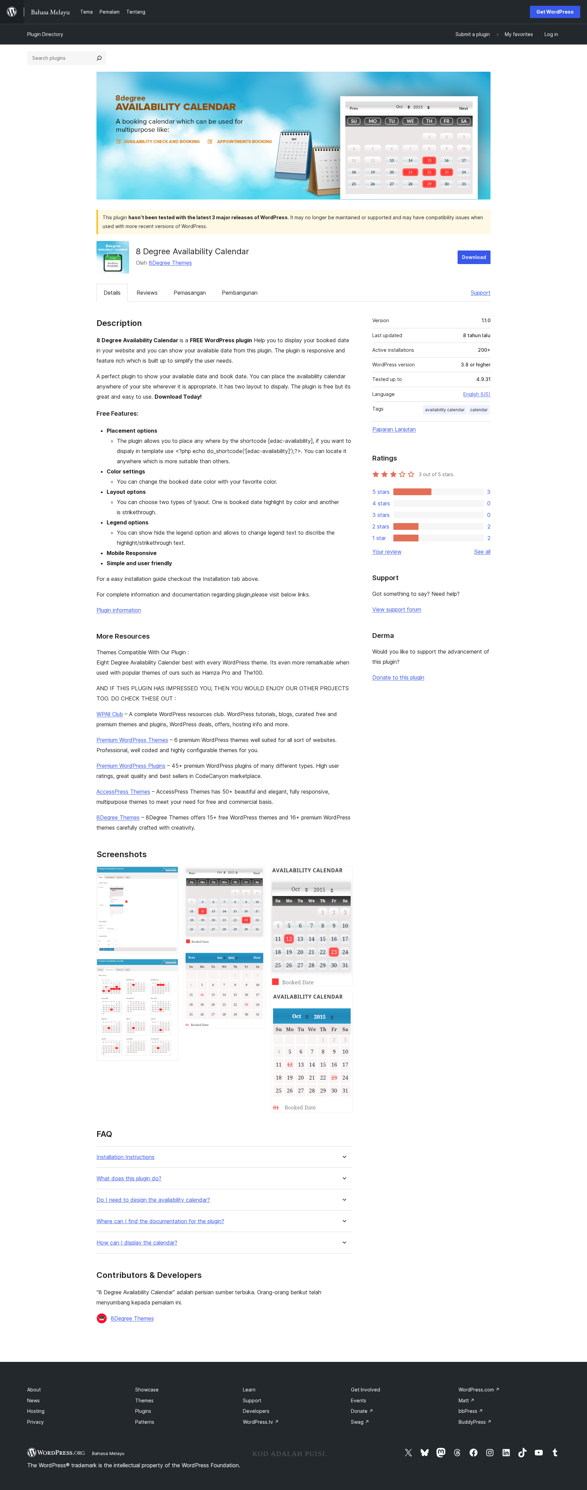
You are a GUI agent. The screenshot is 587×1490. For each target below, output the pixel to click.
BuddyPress (475, 1422)
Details (112, 292)
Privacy (35, 1422)
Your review (387, 551)
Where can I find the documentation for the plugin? (160, 1221)
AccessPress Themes (123, 791)
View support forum (396, 609)
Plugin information (118, 610)
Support (481, 292)
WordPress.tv (261, 1422)
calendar (479, 409)
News (33, 1400)
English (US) (477, 394)
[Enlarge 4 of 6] (256, 960)
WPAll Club (109, 714)
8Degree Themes (170, 262)
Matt (467, 1400)
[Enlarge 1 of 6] (169, 875)
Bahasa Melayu (108, 1453)
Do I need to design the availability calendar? (153, 1200)
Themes (144, 1400)
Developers (256, 1411)
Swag (360, 1422)
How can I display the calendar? (136, 1243)
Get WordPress (555, 12)
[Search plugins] (99, 58)
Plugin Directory (45, 34)
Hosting (36, 1411)
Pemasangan (190, 292)
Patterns (144, 1422)
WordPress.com (479, 1389)
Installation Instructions (125, 1157)
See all (482, 551)
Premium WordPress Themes (132, 740)
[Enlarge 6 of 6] (343, 1001)
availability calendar (445, 409)
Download (474, 257)
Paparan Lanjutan (394, 429)
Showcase (147, 1389)
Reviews (147, 292)
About (34, 1389)
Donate (362, 1411)
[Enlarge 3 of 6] (256, 875)
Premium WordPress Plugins (130, 765)
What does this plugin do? (128, 1178)
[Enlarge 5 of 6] (343, 875)
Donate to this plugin (398, 677)
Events (358, 1400)
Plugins (143, 1411)
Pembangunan (239, 292)
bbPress (471, 1411)
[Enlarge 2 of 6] (169, 968)
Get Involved (365, 1389)
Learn (249, 1389)
